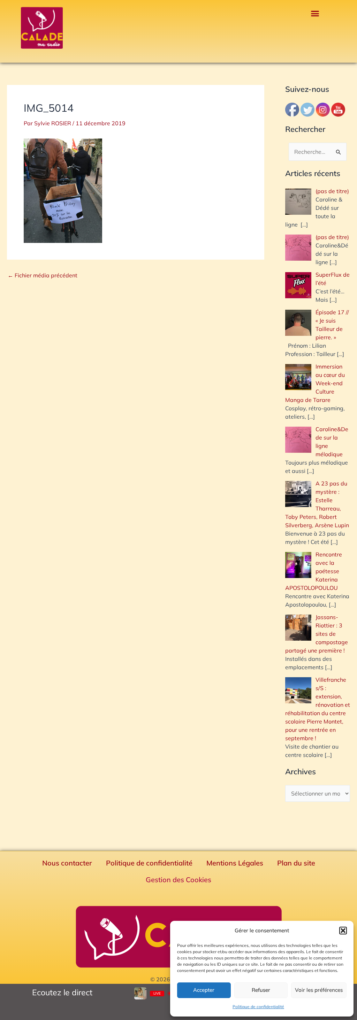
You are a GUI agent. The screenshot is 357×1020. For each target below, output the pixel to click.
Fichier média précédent (42, 275)
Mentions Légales (234, 863)
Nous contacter (67, 863)
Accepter (203, 990)
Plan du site (296, 863)
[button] (343, 930)
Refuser (261, 990)
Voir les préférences (319, 990)
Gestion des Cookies (178, 879)
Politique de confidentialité (258, 1006)
